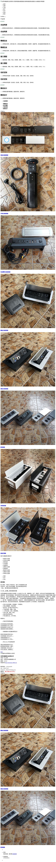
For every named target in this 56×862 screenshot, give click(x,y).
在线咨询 (14, 854)
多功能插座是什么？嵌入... (7, 639)
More (2, 651)
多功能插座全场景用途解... (7, 624)
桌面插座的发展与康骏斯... (7, 628)
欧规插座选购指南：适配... (7, 646)
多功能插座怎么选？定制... (7, 625)
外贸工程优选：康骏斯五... (7, 649)
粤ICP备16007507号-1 (10, 671)
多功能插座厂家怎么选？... (7, 635)
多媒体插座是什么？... (6, 637)
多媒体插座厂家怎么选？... (7, 647)
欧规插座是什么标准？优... (7, 627)
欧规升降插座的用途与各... (7, 634)
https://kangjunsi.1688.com (11, 662)
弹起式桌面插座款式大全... (7, 644)
